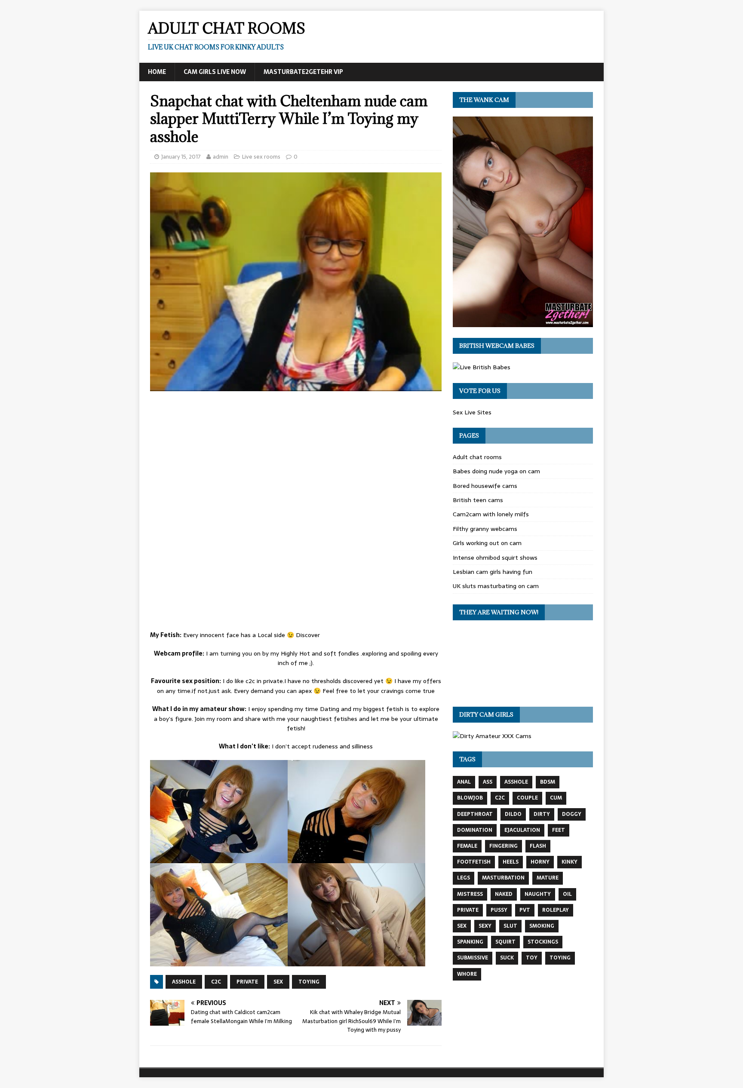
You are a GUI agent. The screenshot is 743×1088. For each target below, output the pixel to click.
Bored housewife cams (485, 485)
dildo (513, 814)
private (247, 982)
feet (558, 830)
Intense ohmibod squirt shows (495, 557)
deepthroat (475, 814)
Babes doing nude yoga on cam (496, 471)
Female (467, 846)
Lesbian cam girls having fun (492, 571)
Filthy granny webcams (485, 528)
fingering (503, 846)
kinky (569, 862)
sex (278, 982)
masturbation (503, 877)
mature (548, 877)
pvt (524, 910)
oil (567, 894)
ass (487, 782)
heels (511, 862)
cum (556, 798)
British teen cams (478, 500)
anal (464, 782)
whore (467, 974)
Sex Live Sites (472, 412)
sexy (485, 926)
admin (220, 156)
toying (308, 982)
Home (157, 72)
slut (510, 926)
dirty (542, 814)
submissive (472, 957)
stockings (543, 942)
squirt (505, 942)
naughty (538, 894)
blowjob (470, 798)
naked (504, 894)
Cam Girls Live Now (215, 72)
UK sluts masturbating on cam (496, 586)
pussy (499, 910)
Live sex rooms (261, 156)
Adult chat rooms (477, 457)
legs (463, 877)
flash (538, 846)
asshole (184, 982)
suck (507, 957)
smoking (541, 926)
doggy (571, 814)
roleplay (555, 910)
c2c (216, 982)
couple (527, 798)
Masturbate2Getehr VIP (303, 72)
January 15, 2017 (181, 156)
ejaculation (522, 830)
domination (474, 830)
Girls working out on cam (487, 543)
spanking (470, 942)
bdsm (547, 782)
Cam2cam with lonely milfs (491, 514)
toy (531, 957)
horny (540, 862)
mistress (470, 894)
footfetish (474, 862)
